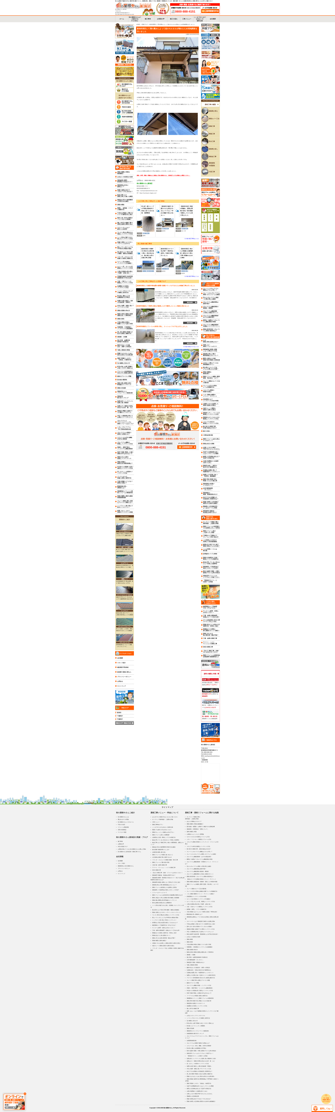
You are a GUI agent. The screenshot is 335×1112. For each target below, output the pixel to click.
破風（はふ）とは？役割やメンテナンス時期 (125, 511)
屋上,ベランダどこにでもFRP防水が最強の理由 (125, 247)
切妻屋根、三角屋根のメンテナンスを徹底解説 (125, 327)
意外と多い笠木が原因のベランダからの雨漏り (125, 218)
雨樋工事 (212, 134)
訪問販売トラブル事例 (210, 554)
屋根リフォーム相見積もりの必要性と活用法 (164, 887)
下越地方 (120, 716)
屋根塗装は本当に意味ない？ (123, 185)
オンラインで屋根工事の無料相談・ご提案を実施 (210, 522)
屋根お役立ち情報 (208, 443)
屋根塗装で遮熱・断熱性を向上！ (196, 962)
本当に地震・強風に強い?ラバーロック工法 (125, 306)
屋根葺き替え (213, 111)
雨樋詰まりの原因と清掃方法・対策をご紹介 (164, 933)
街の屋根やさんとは (123, 817)
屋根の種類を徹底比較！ (207, 372)
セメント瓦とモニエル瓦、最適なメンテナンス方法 (201, 901)
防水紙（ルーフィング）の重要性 (196, 1026)
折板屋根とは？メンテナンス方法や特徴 (210, 399)
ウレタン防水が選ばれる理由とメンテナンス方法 (125, 233)
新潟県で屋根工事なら (124, 672)
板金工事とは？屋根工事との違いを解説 (125, 195)
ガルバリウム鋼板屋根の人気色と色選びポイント (200, 874)
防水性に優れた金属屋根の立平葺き (196, 1048)
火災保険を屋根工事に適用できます (162, 857)
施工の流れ (173, 19)
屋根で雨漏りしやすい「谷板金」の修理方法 (124, 359)
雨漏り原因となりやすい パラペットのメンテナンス (166, 912)
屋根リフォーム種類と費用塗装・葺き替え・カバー (211, 377)
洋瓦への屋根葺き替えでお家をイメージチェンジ (125, 416)
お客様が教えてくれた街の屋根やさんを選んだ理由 (132, 849)
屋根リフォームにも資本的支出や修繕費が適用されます (167, 895)
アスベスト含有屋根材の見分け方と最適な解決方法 (201, 977)
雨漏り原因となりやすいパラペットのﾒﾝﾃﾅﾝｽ (125, 242)
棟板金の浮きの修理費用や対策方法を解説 (125, 200)
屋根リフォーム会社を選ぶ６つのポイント (211, 439)
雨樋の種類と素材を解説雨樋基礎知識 (125, 496)
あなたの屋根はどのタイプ (194, 821)
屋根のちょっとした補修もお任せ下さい (163, 832)
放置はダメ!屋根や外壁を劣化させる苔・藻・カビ (125, 406)
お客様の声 (160, 19)
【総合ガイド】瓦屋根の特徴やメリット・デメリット (201, 879)
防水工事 (212, 141)
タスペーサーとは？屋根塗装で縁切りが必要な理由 (201, 921)
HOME (138, 24)
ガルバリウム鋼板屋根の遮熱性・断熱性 (210, 307)
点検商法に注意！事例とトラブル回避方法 (163, 837)
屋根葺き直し (213, 149)
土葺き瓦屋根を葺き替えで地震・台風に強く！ (125, 272)
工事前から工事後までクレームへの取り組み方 (210, 536)
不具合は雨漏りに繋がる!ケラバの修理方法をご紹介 (201, 924)
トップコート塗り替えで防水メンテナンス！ (125, 506)
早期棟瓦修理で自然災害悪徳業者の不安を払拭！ (125, 277)
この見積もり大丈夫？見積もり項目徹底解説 (210, 540)
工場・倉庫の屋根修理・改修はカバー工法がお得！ (211, 616)
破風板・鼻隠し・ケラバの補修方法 (196, 909)
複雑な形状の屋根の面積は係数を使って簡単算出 (200, 952)
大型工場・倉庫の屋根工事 (159, 865)
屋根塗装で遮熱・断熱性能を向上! (210, 493)
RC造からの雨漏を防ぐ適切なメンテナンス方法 (200, 990)
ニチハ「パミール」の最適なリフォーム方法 (199, 839)
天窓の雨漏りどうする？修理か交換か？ (125, 482)
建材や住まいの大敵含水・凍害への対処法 (124, 345)
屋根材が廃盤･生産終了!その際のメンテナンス (124, 411)
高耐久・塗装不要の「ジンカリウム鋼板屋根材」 (200, 988)
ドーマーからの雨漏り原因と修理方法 (124, 477)
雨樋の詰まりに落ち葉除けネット (161, 935)
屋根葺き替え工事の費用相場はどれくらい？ (210, 354)
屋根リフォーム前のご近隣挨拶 (160, 835)
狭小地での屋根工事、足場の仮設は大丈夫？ (199, 849)
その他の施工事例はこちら (191, 238)
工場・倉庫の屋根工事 (210, 638)
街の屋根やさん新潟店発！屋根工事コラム (129, 851)
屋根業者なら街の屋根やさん (126, 866)
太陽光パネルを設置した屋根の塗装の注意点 (210, 404)
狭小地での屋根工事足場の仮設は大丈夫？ (210, 427)
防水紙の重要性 (122, 379)
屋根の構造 (120, 204)
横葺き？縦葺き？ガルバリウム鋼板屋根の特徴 (211, 320)
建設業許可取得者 (123, 667)
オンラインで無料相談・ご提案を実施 (162, 819)
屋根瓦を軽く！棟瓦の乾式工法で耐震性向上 (210, 466)
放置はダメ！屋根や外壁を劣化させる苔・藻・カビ (201, 1061)
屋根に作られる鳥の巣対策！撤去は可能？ (163, 938)
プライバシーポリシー (124, 676)
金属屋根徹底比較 (191, 1040)
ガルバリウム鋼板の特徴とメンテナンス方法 (125, 443)
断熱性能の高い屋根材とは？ (122, 487)
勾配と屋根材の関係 (123, 350)
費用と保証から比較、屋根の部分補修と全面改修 (211, 359)
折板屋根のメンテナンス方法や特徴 (196, 896)
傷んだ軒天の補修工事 (193, 1008)
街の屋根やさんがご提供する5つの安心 (135, 19)
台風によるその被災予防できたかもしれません (211, 448)
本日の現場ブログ (123, 846)
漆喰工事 (212, 126)
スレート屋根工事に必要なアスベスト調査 (198, 980)
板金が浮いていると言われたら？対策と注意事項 (211, 562)
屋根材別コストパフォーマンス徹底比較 (125, 392)
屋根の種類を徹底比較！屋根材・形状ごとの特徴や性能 (202, 881)
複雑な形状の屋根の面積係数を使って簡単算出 (125, 314)
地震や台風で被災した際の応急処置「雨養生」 (125, 301)
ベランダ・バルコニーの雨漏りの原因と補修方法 (125, 257)
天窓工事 (212, 172)
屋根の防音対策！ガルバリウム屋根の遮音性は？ (211, 329)
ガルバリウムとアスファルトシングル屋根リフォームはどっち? (125, 422)
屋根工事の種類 (210, 104)
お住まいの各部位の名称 (125, 177)
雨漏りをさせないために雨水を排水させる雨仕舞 (125, 354)
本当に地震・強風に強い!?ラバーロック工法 (199, 1068)
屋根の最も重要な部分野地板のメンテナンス (124, 383)
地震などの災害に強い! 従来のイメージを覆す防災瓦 (201, 975)
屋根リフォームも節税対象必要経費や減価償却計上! (211, 655)
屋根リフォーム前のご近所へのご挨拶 (209, 531)
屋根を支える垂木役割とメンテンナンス (124, 457)
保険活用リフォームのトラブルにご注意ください (211, 576)
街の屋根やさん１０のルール (126, 822)
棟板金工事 (212, 156)
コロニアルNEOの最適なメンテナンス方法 (210, 422)
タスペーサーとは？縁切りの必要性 (123, 228)
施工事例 (148, 19)
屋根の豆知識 (121, 388)
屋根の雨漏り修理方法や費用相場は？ (125, 462)
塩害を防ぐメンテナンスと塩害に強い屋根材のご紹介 (201, 1058)
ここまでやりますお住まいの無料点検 (200, 19)
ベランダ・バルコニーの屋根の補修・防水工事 (165, 860)
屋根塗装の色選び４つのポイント (208, 484)
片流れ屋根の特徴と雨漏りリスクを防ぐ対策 (125, 322)
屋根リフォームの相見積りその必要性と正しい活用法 (211, 527)
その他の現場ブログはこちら (191, 346)
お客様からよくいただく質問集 (195, 834)
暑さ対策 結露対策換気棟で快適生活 (123, 340)
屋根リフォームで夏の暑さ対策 (160, 862)
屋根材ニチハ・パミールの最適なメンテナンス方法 (211, 413)
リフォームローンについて (159, 892)
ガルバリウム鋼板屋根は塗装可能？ (210, 302)
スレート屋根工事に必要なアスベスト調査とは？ (125, 501)
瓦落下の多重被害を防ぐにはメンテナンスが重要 (210, 452)
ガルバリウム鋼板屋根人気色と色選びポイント (210, 311)
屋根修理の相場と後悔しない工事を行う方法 (210, 350)
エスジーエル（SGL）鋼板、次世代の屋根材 (199, 1045)
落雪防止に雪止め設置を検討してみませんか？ (165, 922)
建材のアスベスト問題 (124, 376)
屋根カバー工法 (214, 118)
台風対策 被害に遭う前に (159, 852)
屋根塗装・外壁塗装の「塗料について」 (198, 829)
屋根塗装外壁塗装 (212, 164)
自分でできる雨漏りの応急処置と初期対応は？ (210, 498)
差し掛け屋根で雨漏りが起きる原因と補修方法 (199, 1074)
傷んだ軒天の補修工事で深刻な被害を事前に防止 (125, 223)
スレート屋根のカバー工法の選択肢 (211, 381)
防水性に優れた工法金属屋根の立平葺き (123, 296)
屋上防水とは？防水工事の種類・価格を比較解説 (125, 252)
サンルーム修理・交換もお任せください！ (210, 611)
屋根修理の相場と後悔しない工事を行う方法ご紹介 (166, 882)
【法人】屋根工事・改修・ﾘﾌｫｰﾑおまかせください (211, 651)
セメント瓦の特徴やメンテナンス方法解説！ (125, 262)
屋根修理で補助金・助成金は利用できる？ (210, 511)
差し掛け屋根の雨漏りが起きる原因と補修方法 (125, 332)
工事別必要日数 (208, 435)
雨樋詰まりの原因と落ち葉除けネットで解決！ (211, 629)
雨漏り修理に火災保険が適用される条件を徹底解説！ (201, 1101)
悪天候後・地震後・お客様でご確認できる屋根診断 (201, 826)
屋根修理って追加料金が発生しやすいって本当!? (210, 567)
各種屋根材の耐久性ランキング (195, 1033)
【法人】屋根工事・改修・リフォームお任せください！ (167, 872)
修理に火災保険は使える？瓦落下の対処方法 (211, 457)
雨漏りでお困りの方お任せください (162, 829)
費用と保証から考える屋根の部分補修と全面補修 (165, 897)
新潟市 (119, 712)
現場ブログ (145, 24)
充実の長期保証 (122, 829)
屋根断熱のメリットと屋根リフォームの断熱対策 (125, 491)
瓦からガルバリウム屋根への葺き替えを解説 (210, 298)
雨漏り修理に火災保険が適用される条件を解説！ (210, 502)
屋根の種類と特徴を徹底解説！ (123, 172)
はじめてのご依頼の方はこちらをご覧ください (165, 817)
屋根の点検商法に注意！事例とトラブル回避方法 (210, 558)
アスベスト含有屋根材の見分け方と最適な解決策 (125, 372)
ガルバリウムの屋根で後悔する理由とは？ (124, 433)
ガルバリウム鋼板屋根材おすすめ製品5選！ (210, 316)
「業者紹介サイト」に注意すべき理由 (210, 581)
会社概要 (213, 19)
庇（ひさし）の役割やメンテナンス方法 (125, 472)
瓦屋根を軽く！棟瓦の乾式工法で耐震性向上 (199, 970)
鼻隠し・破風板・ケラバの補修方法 (125, 208)
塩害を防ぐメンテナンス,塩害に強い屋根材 (125, 401)
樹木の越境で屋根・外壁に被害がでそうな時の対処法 (211, 571)
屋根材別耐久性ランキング (123, 396)
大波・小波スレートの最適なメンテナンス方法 (125, 281)
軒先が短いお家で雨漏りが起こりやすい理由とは (125, 367)
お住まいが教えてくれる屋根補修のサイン (210, 363)
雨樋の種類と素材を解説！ (159, 940)
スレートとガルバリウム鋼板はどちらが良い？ (210, 289)
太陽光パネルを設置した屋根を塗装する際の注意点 (166, 943)
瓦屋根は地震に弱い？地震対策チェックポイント (211, 470)
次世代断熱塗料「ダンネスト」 (208, 489)
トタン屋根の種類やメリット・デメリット (210, 395)
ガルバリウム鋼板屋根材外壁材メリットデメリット (211, 325)
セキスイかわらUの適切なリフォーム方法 (198, 836)
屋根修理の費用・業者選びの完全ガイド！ (125, 180)
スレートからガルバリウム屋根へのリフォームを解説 (211, 293)
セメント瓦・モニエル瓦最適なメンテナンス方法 (125, 267)
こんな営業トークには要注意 (210, 549)
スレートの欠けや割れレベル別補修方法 (210, 386)
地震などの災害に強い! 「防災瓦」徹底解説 (210, 475)
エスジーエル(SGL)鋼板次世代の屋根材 (124, 438)
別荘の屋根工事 (208, 647)
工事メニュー (186, 19)
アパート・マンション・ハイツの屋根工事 (163, 867)
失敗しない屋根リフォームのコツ (210, 345)
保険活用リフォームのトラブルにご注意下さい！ (200, 1053)
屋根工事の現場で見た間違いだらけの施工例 (210, 479)
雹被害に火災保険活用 (193, 1096)
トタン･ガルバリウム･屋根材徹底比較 (124, 428)
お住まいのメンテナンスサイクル (196, 1015)
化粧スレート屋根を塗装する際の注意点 (209, 409)
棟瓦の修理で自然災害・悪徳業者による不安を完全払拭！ (202, 934)
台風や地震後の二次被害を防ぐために (210, 461)
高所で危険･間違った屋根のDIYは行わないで (199, 993)
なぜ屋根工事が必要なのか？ (210, 341)
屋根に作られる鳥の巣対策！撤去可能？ (210, 634)
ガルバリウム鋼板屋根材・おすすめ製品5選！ (199, 856)
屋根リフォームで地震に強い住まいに (162, 854)
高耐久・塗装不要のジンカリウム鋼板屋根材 (125, 447)
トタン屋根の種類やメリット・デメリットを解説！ (201, 894)
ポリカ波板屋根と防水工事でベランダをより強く (211, 620)
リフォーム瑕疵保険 (123, 827)
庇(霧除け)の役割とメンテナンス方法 (123, 286)
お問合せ (120, 681)
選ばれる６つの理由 (123, 819)
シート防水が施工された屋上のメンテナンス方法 (125, 238)
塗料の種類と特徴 (210, 674)
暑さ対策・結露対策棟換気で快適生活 (197, 957)
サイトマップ (121, 686)
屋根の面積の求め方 (123, 310)
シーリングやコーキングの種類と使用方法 (125, 291)
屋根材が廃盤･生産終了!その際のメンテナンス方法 (201, 929)
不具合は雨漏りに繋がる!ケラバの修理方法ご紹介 (125, 213)
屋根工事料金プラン (157, 824)
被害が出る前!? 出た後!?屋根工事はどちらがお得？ (211, 545)
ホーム (122, 19)
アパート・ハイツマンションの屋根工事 (210, 642)
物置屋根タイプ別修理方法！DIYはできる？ (210, 607)
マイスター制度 (122, 832)
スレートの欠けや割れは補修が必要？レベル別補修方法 (202, 891)
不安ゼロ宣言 (121, 824)
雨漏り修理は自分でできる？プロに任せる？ (125, 190)
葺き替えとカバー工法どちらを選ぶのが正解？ (210, 368)
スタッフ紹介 (121, 662)
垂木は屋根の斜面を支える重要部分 (162, 902)
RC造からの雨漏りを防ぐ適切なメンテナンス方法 (125, 467)
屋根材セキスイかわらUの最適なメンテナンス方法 (211, 418)
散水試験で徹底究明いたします (160, 849)
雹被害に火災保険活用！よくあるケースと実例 (210, 507)
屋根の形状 (120, 319)
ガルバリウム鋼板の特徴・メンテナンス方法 (199, 985)
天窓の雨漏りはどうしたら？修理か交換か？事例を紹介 (202, 911)
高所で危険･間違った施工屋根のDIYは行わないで (125, 452)
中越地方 (120, 719)
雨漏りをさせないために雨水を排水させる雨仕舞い (201, 1076)
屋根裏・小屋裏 (122, 337)
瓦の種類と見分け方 (123, 363)
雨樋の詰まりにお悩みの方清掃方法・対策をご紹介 (211, 625)
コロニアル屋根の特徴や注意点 (208, 390)
